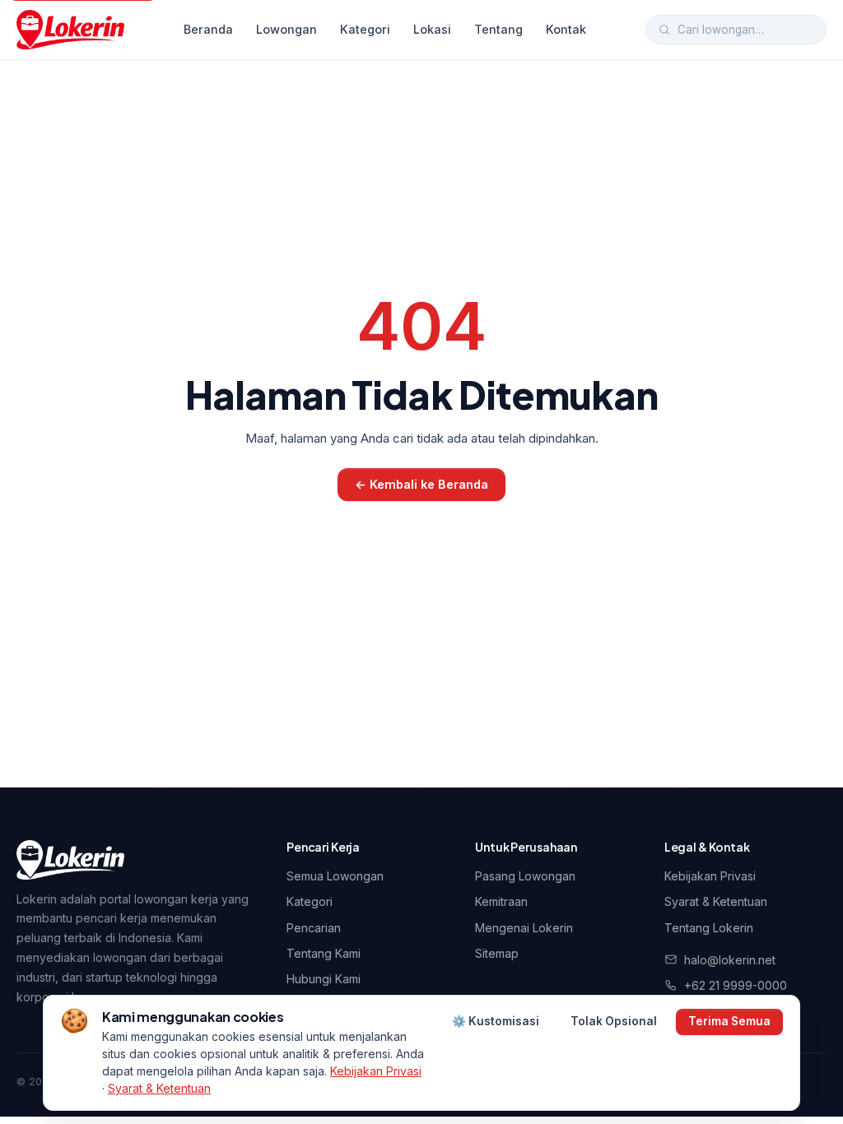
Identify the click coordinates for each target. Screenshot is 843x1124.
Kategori (365, 29)
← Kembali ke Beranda (421, 484)
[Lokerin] (70, 860)
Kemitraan (501, 901)
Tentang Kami (323, 953)
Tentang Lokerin (708, 928)
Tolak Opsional (614, 1021)
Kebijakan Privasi (710, 876)
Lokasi (432, 29)
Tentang (498, 29)
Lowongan (286, 29)
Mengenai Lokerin (524, 928)
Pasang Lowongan (525, 876)
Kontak (566, 29)
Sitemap (497, 953)
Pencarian (313, 928)
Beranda (208, 29)
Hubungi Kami (323, 979)
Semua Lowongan (335, 876)
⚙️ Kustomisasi (495, 1021)
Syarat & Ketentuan (715, 901)
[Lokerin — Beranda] (70, 29)
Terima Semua (729, 1021)
